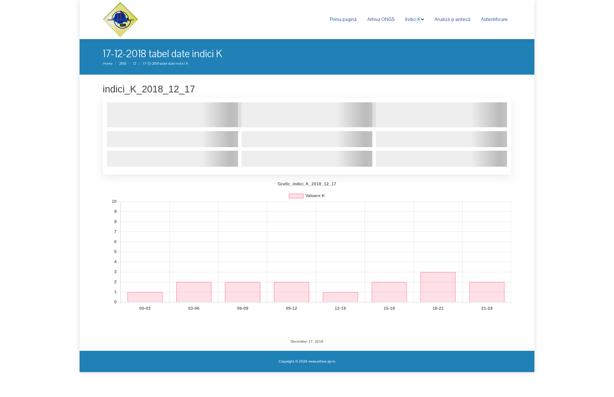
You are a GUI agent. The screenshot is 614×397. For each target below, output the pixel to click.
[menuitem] (343, 19)
